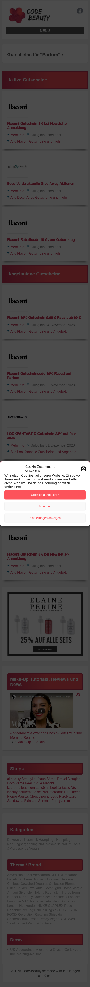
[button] (83, 469)
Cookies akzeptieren (45, 495)
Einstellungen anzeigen (45, 518)
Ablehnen (45, 506)
